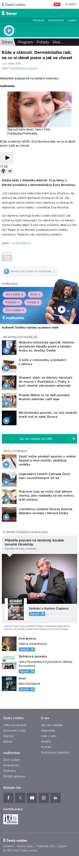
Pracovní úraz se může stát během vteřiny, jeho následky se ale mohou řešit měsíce (46, 495)
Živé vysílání (13, 310)
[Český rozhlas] (13, 4)
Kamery (72, 20)
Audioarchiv (56, 20)
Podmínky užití (46, 846)
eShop (7, 741)
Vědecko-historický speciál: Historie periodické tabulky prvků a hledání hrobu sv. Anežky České (46, 346)
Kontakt (46, 747)
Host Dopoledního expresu (20, 68)
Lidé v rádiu (49, 736)
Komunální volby (14, 730)
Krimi (34, 294)
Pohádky (11, 302)
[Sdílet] (10, 171)
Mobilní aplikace (14, 776)
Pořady (43, 42)
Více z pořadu (15, 451)
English (62, 846)
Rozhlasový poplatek (55, 752)
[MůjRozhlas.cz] (7, 86)
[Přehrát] (7, 158)
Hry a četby (13, 294)
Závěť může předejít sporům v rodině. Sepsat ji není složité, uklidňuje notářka (48, 460)
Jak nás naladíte (52, 725)
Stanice (8, 736)
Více (58, 42)
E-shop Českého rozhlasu (25, 532)
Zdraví (7, 42)
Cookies (8, 846)
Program (38, 20)
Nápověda (48, 730)
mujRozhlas (9, 283)
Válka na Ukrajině (14, 725)
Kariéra (46, 741)
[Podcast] (3, 171)
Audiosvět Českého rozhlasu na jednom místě (30, 327)
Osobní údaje (25, 846)
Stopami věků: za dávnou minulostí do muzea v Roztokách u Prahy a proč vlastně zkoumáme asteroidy (45, 381)
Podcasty (9, 771)
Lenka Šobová (21, 243)
